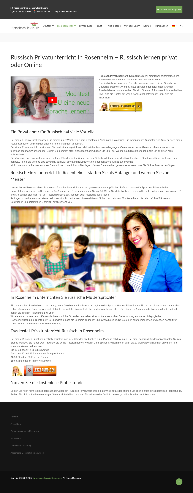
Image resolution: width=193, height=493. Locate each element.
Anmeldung (16, 424)
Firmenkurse (85, 25)
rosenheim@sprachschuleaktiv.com (31, 8)
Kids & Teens (114, 25)
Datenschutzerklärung (21, 445)
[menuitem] (174, 25)
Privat (99, 25)
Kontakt (147, 25)
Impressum (16, 438)
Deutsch (47, 25)
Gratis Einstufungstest (170, 9)
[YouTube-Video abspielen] (52, 99)
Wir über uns (131, 25)
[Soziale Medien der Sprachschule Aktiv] (179, 482)
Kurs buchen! (162, 25)
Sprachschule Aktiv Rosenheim (47, 478)
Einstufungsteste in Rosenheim (25, 431)
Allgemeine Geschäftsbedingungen (27, 453)
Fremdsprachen (65, 25)
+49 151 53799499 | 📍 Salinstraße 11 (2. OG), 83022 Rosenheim (45, 11)
